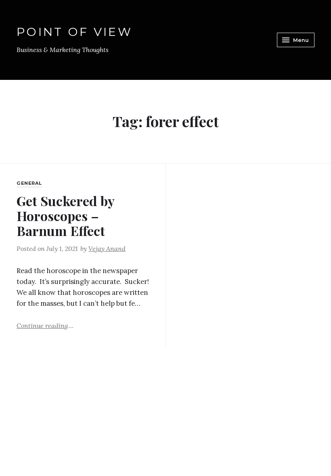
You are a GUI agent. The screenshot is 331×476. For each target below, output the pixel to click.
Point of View (74, 31)
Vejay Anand (107, 248)
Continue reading (45, 325)
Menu (301, 40)
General (29, 183)
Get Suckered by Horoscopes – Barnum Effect (65, 215)
